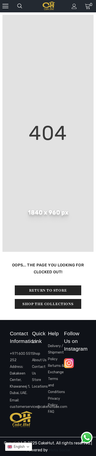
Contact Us (39, 370)
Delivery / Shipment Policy (56, 352)
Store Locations (40, 383)
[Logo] (49, 5)
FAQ (51, 412)
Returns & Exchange (56, 369)
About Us (39, 360)
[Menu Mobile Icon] (5, 6)
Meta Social (59, 450)
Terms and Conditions (56, 385)
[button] (18, 447)
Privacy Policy (54, 402)
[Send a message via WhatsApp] (87, 437)
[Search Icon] (24, 6)
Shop (36, 354)
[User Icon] (74, 6)
